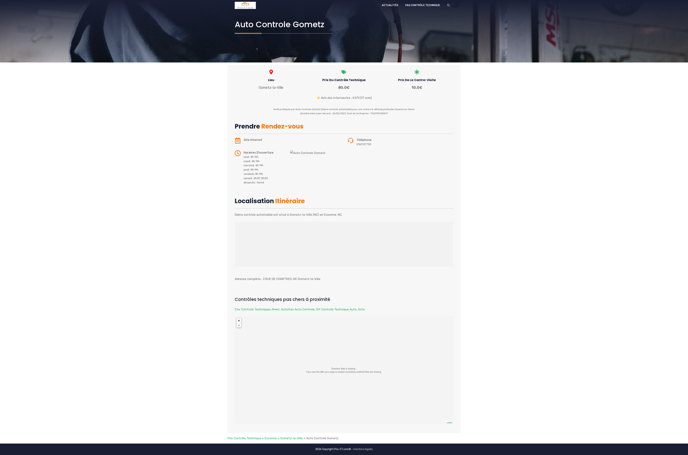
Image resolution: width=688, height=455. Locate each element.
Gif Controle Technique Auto (336, 309)
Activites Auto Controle (298, 309)
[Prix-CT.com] (245, 5)
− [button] (239, 325)
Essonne (271, 438)
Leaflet (449, 422)
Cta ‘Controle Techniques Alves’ (257, 309)
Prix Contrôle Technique (244, 438)
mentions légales (363, 449)
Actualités (390, 5)
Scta (361, 309)
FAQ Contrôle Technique (422, 5)
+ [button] (239, 320)
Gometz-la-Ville (291, 438)
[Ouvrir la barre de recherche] (448, 5)
